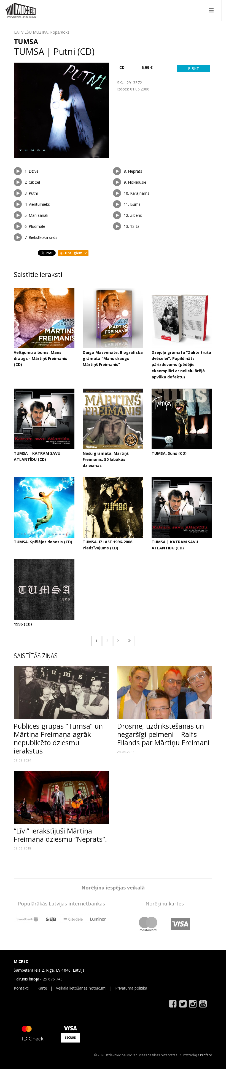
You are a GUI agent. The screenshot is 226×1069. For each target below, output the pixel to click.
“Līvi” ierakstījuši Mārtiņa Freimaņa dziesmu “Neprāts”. (60, 835)
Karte (42, 988)
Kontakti (21, 988)
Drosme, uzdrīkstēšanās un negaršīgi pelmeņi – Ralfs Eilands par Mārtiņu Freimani (163, 734)
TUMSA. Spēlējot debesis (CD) (43, 541)
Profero (206, 1055)
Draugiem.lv (75, 253)
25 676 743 (53, 979)
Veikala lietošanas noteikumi (81, 988)
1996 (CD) (23, 624)
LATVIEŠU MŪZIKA (31, 32)
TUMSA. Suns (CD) (169, 453)
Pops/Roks (59, 32)
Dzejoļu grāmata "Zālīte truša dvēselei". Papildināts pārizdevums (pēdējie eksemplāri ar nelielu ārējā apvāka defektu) (181, 365)
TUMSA (26, 41)
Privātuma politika (131, 988)
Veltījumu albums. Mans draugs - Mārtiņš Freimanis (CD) (40, 358)
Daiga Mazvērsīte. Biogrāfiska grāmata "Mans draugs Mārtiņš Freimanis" (113, 358)
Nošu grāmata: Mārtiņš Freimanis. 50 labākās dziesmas (106, 459)
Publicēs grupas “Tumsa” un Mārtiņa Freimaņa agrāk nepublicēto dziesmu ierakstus (58, 738)
